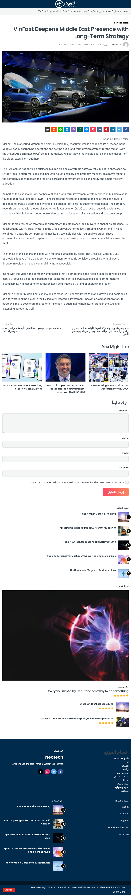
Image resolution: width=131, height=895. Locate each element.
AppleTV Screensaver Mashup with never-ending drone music (81, 556)
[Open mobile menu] (127, 4)
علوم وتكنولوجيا (121, 787)
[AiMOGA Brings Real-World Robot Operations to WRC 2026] (109, 367)
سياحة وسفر (122, 773)
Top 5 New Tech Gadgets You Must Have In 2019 (89, 542)
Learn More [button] (119, 891)
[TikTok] (40, 771)
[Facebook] (60, 771)
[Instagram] (47, 771)
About (125, 806)
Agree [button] (8, 889)
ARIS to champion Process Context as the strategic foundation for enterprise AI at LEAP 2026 (65, 389)
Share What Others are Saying (99, 513)
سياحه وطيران (123, 687)
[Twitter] (54, 771)
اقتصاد (125, 765)
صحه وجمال (122, 783)
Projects (124, 820)
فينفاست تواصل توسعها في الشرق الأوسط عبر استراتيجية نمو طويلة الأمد (31, 329)
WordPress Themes (118, 827)
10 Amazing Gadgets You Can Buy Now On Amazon (88, 527)
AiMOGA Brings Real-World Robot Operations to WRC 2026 (110, 387)
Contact (124, 813)
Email (125, 453)
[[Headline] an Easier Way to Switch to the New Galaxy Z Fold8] (22, 367)
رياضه (126, 769)
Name (125, 438)
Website (124, 467)
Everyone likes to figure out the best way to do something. (88, 691)
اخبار (126, 762)
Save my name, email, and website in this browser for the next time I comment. (77, 482)
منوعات (125, 790)
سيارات (125, 780)
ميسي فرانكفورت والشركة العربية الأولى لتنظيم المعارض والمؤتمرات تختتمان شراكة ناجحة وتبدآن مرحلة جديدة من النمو (100, 331)
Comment (123, 410)
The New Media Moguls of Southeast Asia (93, 570)
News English (121, 23)
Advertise (124, 834)
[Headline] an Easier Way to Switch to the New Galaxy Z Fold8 (22, 387)
